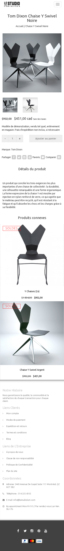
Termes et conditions (16, 432)
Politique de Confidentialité (19, 465)
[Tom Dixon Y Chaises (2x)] (32, 262)
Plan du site (11, 471)
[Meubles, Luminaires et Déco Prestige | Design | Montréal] (11, 4)
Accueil (20, 26)
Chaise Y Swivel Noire (36, 26)
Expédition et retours (16, 426)
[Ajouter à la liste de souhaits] (42, 157)
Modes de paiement (15, 420)
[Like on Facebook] (13, 157)
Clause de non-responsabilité (20, 458)
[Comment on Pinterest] (29, 157)
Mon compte (12, 413)
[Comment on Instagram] (24, 157)
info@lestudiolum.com (24, 500)
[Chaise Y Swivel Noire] (32, 62)
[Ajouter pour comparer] (59, 157)
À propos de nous (14, 452)
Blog (8, 439)
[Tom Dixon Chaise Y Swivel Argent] (32, 340)
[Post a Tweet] (19, 157)
